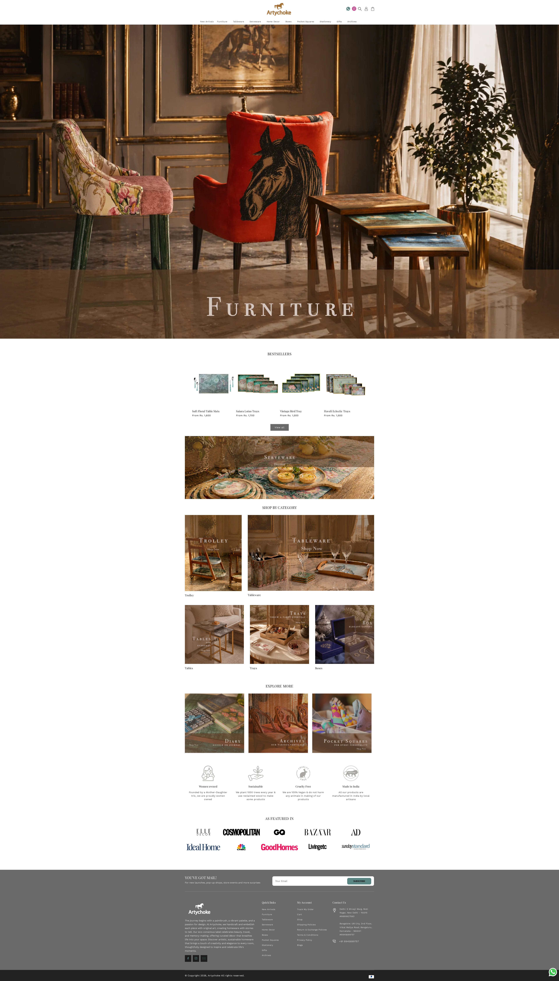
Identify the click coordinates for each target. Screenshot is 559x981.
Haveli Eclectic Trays (337, 411)
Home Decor (268, 930)
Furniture (267, 914)
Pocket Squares (270, 940)
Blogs (300, 945)
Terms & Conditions (307, 935)
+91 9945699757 (349, 941)
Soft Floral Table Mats (205, 411)
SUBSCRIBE (359, 881)
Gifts (264, 950)
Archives (266, 955)
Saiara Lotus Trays (247, 411)
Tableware (254, 595)
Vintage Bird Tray (291, 411)
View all (279, 427)
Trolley (189, 595)
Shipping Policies (306, 924)
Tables (189, 668)
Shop (300, 919)
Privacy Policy (304, 940)
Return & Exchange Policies (312, 930)
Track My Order (305, 909)
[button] (360, 9)
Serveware (267, 924)
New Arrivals (268, 909)
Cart (299, 914)
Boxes (318, 668)
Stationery (267, 945)
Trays (253, 668)
